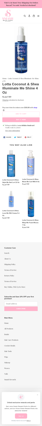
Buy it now (21, 119)
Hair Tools (8, 351)
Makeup (7, 362)
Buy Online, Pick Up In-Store (14, 287)
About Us (7, 259)
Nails (6, 374)
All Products (8, 329)
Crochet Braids (9, 346)
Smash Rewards (10, 379)
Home (4, 78)
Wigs (6, 357)
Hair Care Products (11, 340)
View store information (12, 130)
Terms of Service (10, 270)
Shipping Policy (10, 264)
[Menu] (38, 15)
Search (6, 253)
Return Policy (9, 276)
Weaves (7, 368)
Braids (6, 334)
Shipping (5, 100)
